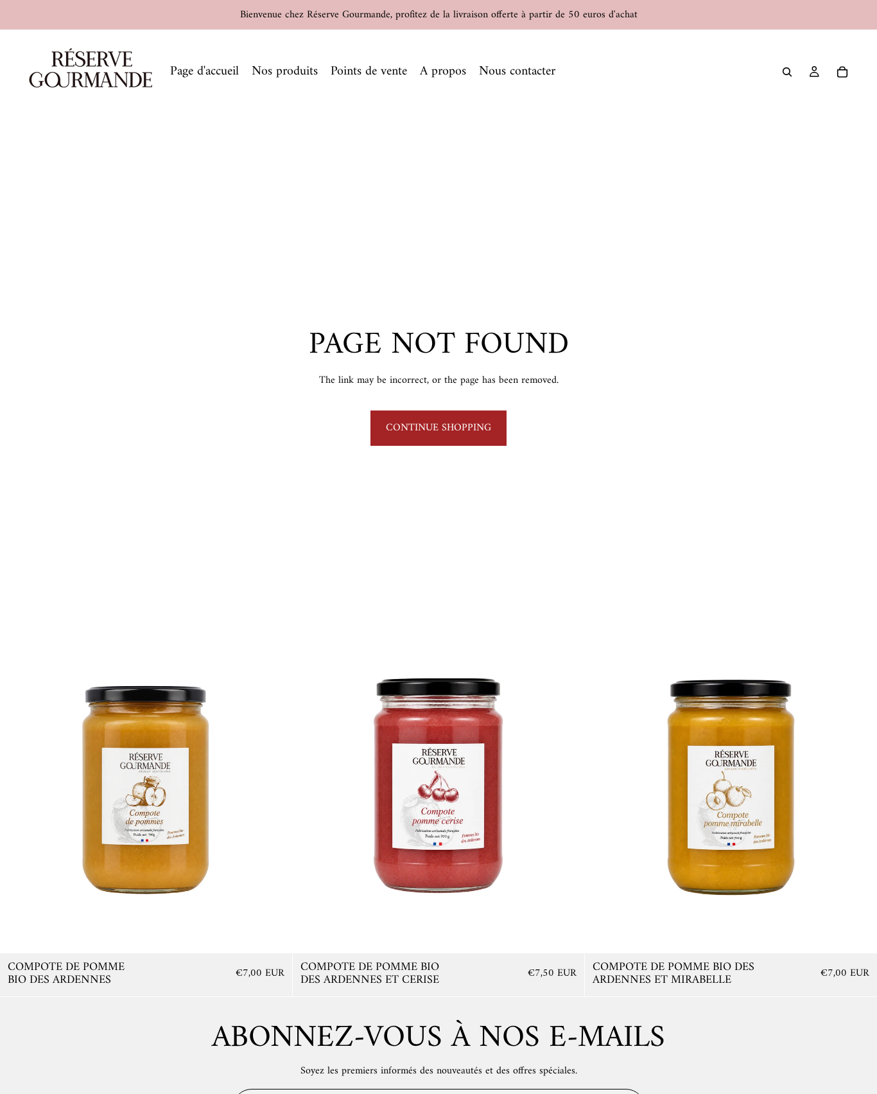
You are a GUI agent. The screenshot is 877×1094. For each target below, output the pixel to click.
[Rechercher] (787, 72)
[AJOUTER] (272, 933)
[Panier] (842, 72)
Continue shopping (438, 428)
